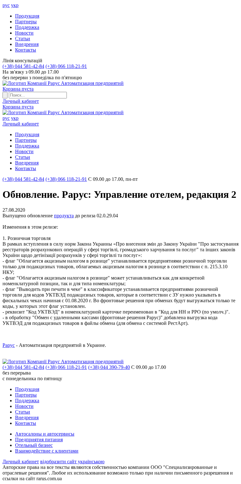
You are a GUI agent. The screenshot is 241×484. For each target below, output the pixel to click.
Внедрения (27, 44)
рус (6, 5)
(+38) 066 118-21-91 (66, 66)
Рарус (9, 345)
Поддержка (27, 27)
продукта (64, 215)
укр (15, 5)
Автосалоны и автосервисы (44, 434)
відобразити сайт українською (72, 461)
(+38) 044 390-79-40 (109, 367)
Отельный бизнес (34, 445)
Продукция (27, 16)
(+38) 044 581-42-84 (23, 66)
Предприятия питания (39, 439)
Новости (24, 33)
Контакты (25, 50)
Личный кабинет (21, 101)
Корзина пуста (18, 89)
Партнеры (26, 21)
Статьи (22, 38)
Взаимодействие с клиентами (46, 450)
